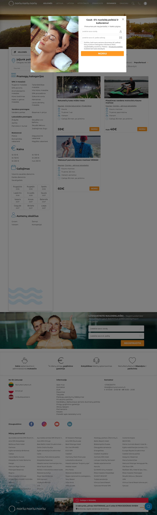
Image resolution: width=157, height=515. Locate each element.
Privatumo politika (116, 47)
